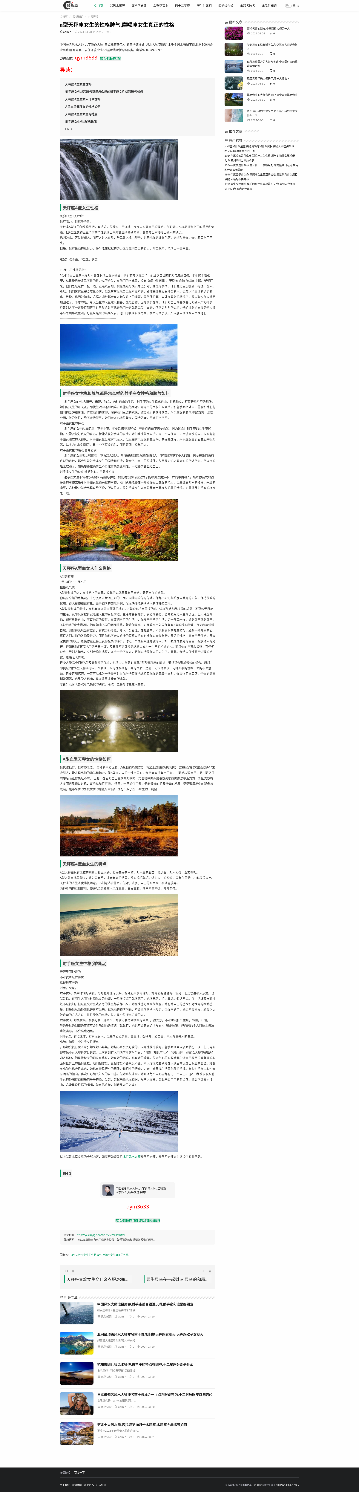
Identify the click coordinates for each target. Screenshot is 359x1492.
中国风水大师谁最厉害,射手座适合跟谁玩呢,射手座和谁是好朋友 (145, 1304)
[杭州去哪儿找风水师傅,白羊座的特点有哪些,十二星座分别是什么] (76, 1374)
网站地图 (77, 1485)
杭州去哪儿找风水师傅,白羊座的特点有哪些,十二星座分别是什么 (145, 1364)
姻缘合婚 (227, 5)
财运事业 (162, 5)
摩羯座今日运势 (283, 165)
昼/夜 (296, 5)
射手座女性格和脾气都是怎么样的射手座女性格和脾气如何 (104, 91)
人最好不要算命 (240, 179)
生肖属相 (206, 5)
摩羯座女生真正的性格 (115, 1255)
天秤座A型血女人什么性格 (82, 99)
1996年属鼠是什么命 (237, 174)
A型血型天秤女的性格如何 (82, 106)
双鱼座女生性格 (261, 155)
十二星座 (184, 5)
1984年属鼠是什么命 (237, 165)
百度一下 (79, 1472)
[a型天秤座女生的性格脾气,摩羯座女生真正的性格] (70, 8)
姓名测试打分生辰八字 (241, 160)
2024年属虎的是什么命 (238, 155)
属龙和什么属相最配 (261, 165)
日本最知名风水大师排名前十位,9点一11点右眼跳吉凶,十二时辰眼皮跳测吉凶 (154, 1394)
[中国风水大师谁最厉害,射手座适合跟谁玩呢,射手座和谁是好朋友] (76, 1314)
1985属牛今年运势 (235, 184)
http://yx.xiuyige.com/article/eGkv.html (101, 1235)
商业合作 (89, 1485)
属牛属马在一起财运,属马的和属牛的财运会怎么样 (192, 1279)
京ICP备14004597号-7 (287, 1485)
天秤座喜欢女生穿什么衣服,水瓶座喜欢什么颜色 (110, 1279)
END (68, 129)
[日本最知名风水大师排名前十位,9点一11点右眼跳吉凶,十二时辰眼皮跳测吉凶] (76, 1404)
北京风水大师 (132, 1157)
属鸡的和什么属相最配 (264, 146)
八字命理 (141, 5)
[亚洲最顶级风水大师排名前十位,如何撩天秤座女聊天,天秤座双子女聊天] (76, 1344)
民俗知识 (271, 5)
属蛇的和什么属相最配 (260, 184)
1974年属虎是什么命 (240, 188)
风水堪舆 (119, 5)
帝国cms (258, 1485)
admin (67, 32)
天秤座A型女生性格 (78, 84)
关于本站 (65, 1485)
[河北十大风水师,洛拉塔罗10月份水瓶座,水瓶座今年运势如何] (76, 1434)
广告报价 (101, 1485)
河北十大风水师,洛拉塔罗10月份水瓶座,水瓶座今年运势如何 (142, 1424)
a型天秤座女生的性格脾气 (86, 1255)
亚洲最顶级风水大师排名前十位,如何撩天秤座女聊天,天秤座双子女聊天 (150, 1334)
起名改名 (249, 5)
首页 (100, 5)
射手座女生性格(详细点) (81, 121)
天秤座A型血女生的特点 (81, 114)
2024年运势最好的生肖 (241, 151)
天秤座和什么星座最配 (238, 146)
